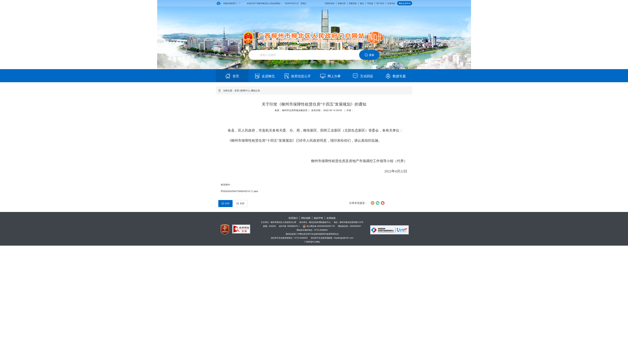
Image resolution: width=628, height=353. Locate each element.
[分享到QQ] (383, 203)
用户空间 (380, 3)
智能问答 (342, 3)
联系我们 (293, 217)
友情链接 (331, 217)
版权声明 (318, 217)
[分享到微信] (377, 203)
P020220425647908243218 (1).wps (239, 191)
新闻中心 (245, 90)
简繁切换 (353, 3)
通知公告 (255, 90)
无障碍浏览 (329, 3)
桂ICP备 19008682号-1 (289, 226)
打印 (227, 203)
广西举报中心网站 (312, 241)
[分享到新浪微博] (372, 203)
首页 (237, 90)
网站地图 (305, 217)
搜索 (371, 55)
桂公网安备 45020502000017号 (321, 226)
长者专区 (391, 3)
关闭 (242, 203)
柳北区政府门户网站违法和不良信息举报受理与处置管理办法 (312, 233)
